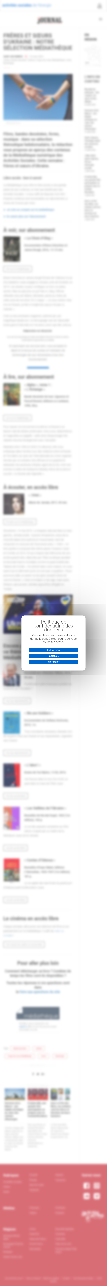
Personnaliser (53, 661)
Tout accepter (53, 650)
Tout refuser (53, 656)
